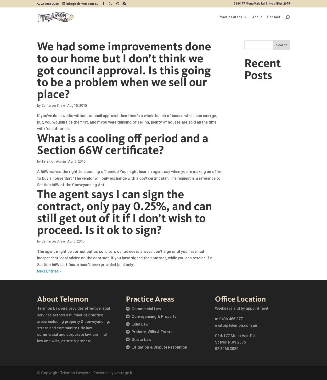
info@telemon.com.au (237, 325)
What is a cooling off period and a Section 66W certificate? (122, 144)
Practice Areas (230, 17)
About (257, 17)
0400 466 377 (231, 319)
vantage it (123, 373)
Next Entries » (49, 271)
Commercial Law (146, 309)
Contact (273, 17)
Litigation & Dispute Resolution (159, 347)
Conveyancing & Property (154, 316)
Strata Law (141, 339)
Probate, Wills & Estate (152, 332)
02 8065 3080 (226, 348)
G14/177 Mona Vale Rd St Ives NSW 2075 (261, 3)
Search (281, 45)
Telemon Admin (53, 161)
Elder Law (140, 324)
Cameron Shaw (53, 105)
